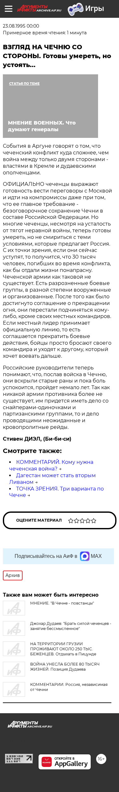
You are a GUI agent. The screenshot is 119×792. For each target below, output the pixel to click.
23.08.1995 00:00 (21, 26)
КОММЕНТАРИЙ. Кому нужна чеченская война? (51, 465)
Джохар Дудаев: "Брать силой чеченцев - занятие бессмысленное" (70, 626)
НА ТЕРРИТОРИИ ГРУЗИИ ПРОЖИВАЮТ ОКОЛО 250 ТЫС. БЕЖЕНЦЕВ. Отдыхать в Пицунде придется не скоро (49, 651)
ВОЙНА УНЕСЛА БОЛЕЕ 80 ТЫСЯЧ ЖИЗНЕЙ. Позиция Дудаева (65, 667)
